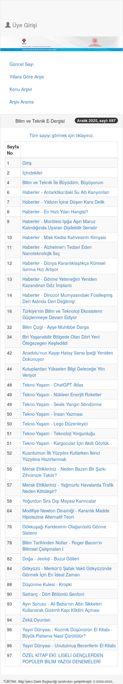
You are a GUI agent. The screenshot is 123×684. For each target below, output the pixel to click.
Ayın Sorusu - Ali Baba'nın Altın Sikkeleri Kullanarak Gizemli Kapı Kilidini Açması (62, 607)
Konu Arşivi (20, 89)
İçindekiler (32, 172)
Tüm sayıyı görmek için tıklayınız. (61, 135)
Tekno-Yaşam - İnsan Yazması (52, 414)
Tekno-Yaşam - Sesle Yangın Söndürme (62, 404)
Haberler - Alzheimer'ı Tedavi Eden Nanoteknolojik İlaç (57, 250)
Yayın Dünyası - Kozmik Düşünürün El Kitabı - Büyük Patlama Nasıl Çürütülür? (67, 632)
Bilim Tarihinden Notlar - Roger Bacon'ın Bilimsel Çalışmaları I (62, 545)
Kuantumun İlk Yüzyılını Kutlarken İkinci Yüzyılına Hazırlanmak (61, 456)
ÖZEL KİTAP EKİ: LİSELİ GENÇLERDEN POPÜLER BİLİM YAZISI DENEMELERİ (62, 658)
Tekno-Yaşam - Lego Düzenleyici (55, 423)
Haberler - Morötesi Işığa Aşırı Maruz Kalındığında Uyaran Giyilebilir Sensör (59, 224)
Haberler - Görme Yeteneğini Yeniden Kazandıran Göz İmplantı (59, 282)
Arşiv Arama (21, 102)
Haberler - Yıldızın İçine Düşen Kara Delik (63, 202)
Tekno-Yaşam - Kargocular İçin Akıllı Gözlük (65, 443)
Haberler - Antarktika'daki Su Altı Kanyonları (65, 192)
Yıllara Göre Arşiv (26, 76)
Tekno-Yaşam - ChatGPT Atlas (52, 385)
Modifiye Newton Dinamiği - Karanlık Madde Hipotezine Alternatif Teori (65, 513)
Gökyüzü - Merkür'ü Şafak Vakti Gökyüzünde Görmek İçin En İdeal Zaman (67, 571)
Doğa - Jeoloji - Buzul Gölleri (50, 558)
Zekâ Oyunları (36, 620)
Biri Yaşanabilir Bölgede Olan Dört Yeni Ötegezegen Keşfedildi (61, 340)
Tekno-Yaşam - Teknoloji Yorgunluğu (58, 433)
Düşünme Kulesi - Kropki (47, 584)
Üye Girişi (24, 25)
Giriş (27, 163)
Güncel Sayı (21, 64)
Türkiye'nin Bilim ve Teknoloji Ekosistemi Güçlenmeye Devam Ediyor (62, 314)
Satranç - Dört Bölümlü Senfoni (53, 594)
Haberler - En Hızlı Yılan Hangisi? (55, 211)
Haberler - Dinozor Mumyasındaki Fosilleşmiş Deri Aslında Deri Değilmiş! (67, 298)
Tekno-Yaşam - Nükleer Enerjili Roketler (62, 394)
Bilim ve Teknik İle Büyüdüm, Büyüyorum (62, 182)
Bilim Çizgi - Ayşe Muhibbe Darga (55, 327)
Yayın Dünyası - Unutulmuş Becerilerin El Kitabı (69, 645)
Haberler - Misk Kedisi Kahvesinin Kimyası (64, 237)
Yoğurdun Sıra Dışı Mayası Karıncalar (59, 501)
